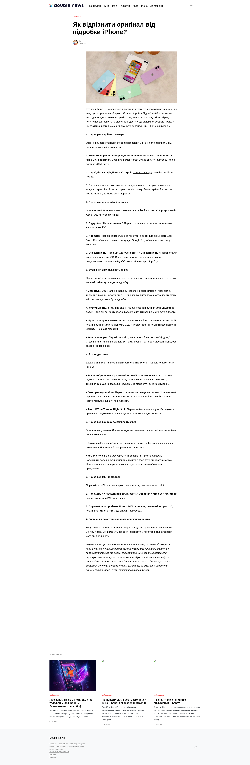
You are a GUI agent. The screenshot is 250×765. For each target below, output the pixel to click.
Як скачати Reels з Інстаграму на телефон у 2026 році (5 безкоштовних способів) (70, 703)
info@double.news (56, 749)
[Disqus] (131, 611)
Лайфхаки (78, 16)
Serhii (81, 41)
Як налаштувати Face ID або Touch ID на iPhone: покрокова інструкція (124, 701)
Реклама (52, 754)
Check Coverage (142, 172)
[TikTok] (195, 6)
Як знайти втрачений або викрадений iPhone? (170, 701)
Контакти (52, 757)
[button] (199, 6)
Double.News (57, 737)
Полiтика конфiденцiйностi (59, 752)
